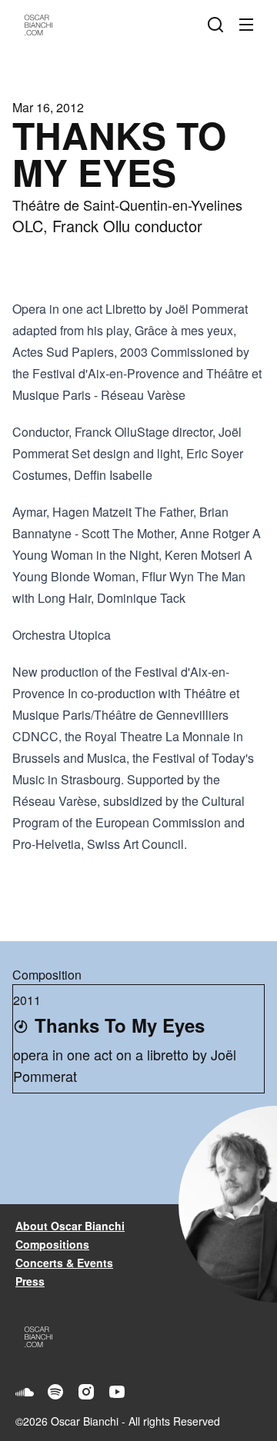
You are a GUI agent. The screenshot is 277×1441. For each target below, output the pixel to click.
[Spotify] (55, 1392)
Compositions (52, 1244)
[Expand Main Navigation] (249, 24)
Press (30, 1281)
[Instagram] (86, 1392)
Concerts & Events (64, 1262)
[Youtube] (117, 1392)
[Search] (218, 24)
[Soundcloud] (24, 1392)
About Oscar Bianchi (70, 1225)
